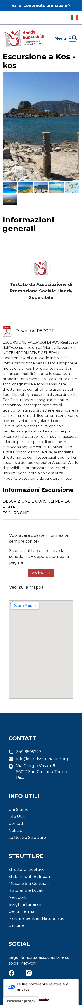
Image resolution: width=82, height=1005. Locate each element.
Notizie (15, 830)
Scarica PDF (41, 573)
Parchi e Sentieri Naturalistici (37, 918)
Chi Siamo (19, 809)
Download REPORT (35, 330)
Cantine (16, 925)
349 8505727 (28, 751)
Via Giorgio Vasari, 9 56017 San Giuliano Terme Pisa (41, 771)
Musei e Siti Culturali (29, 883)
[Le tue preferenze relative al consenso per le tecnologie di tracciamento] (21, 1001)
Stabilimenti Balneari (29, 876)
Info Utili (17, 816)
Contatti (16, 823)
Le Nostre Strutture (27, 837)
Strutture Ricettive (27, 869)
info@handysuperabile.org (42, 758)
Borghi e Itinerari (25, 904)
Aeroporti (18, 897)
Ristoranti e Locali (26, 890)
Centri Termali (23, 911)
